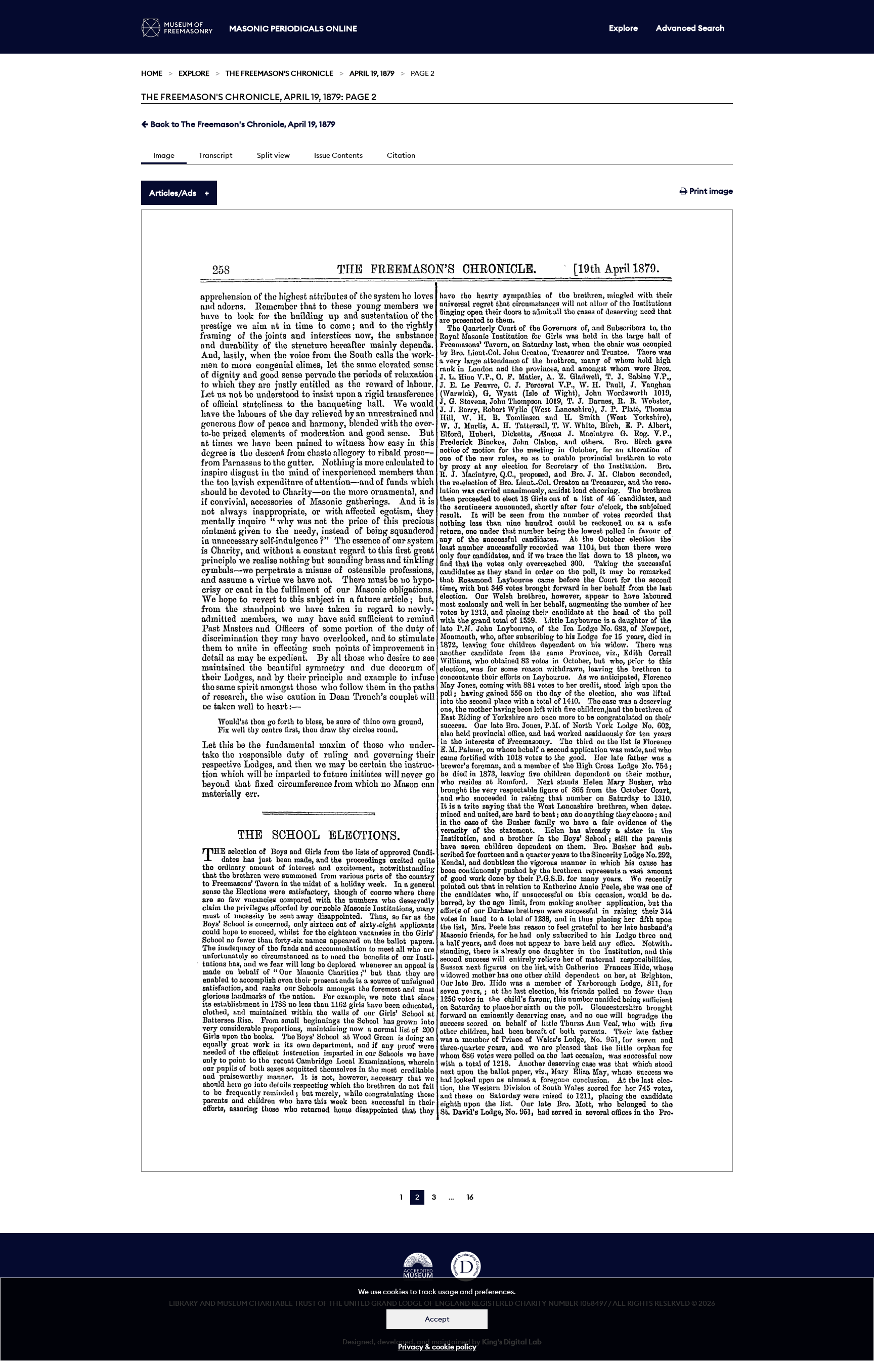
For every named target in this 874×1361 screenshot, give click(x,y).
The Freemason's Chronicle (279, 73)
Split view (273, 155)
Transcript (216, 155)
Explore (623, 28)
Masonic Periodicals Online (293, 28)
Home (151, 73)
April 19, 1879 (372, 73)
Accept (437, 1319)
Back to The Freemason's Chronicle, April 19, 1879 (241, 124)
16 (470, 1197)
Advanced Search (690, 28)
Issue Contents (338, 155)
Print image (710, 191)
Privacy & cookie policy (437, 1346)
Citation (401, 155)
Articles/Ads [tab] (172, 193)
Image (163, 155)
